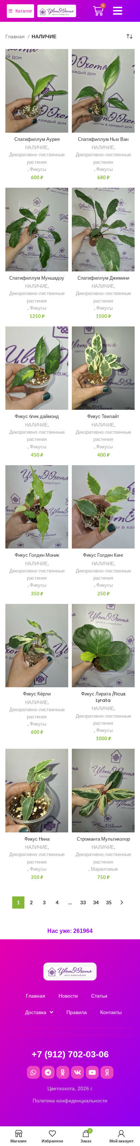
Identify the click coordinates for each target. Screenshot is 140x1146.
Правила (76, 1012)
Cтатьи (99, 996)
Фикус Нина (37, 839)
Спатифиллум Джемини (103, 278)
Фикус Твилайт (103, 416)
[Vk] (77, 1072)
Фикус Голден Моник (37, 555)
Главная (15, 36)
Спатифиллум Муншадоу (36, 278)
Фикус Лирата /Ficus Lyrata (103, 697)
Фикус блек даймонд (37, 416)
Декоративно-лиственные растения (37, 158)
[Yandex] (107, 1072)
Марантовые (104, 869)
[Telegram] (48, 1072)
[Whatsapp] (33, 1072)
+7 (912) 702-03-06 (70, 1054)
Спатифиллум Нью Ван (103, 139)
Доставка (35, 1012)
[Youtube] (92, 1072)
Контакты (111, 1012)
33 (83, 902)
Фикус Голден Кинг (103, 555)
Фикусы (38, 169)
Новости (68, 996)
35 (109, 902)
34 (96, 902)
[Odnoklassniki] (62, 1072)
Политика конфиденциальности (70, 1100)
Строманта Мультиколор (103, 839)
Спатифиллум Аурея (37, 139)
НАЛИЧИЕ (36, 147)
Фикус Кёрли (37, 694)
